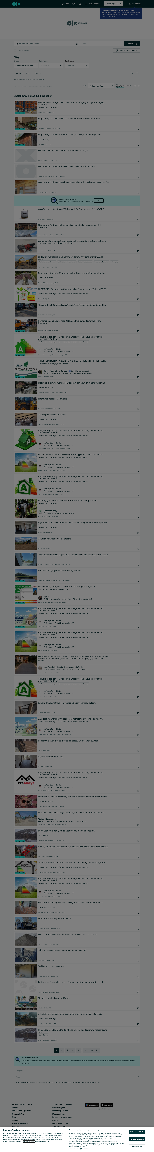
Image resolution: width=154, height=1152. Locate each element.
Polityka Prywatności (42, 1141)
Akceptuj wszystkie (137, 1132)
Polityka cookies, (29, 1141)
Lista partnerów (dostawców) (79, 1149)
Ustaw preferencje (137, 1146)
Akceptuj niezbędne (137, 1139)
